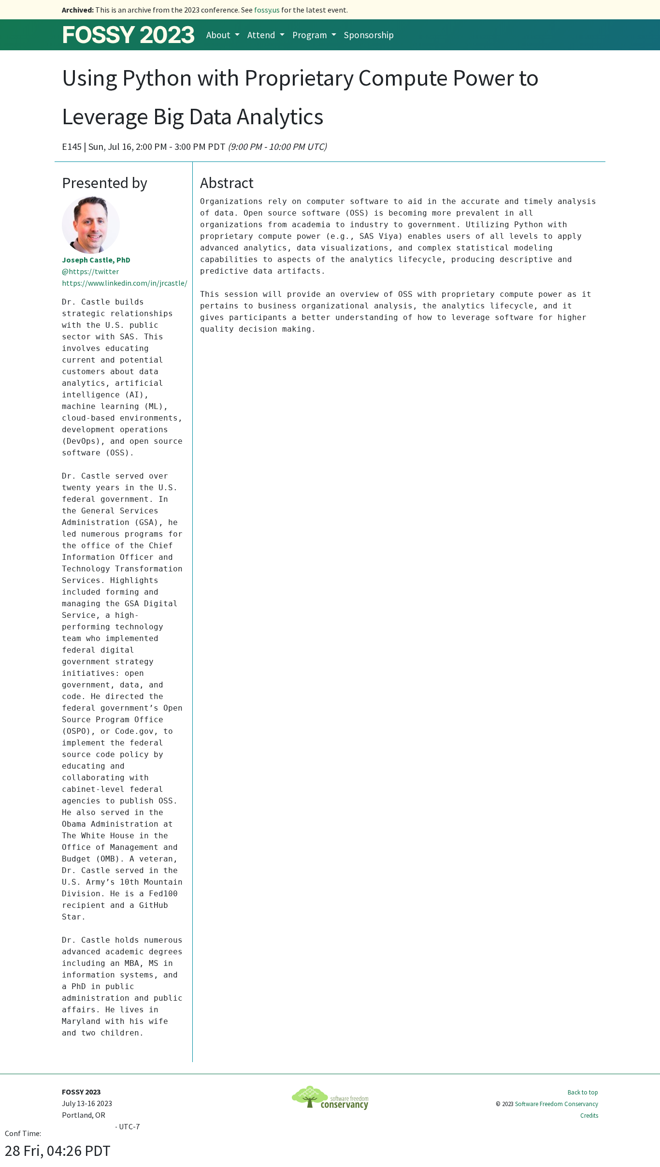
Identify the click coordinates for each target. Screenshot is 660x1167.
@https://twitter (90, 271)
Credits (589, 1115)
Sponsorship (369, 35)
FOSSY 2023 (128, 34)
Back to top (583, 1092)
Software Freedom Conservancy (556, 1104)
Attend (262, 35)
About (219, 35)
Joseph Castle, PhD (96, 259)
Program (310, 35)
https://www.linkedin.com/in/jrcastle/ (124, 283)
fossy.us (267, 10)
